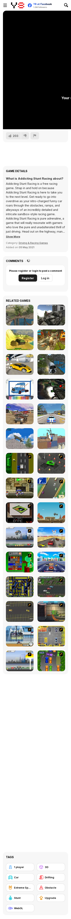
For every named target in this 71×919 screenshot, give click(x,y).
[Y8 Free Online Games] (17, 5)
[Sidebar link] (5, 5)
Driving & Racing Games (33, 242)
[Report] (34, 135)
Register (28, 278)
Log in (45, 278)
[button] (13, 236)
